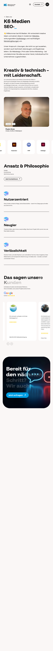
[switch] (30, 4)
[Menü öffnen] (47, 4)
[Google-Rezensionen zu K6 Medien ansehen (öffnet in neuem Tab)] (8, 293)
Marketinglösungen (11, 41)
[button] (26, 112)
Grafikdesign (21, 39)
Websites (35, 36)
